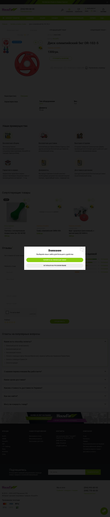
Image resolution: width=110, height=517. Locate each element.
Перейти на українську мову (54, 260)
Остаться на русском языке (55, 265)
